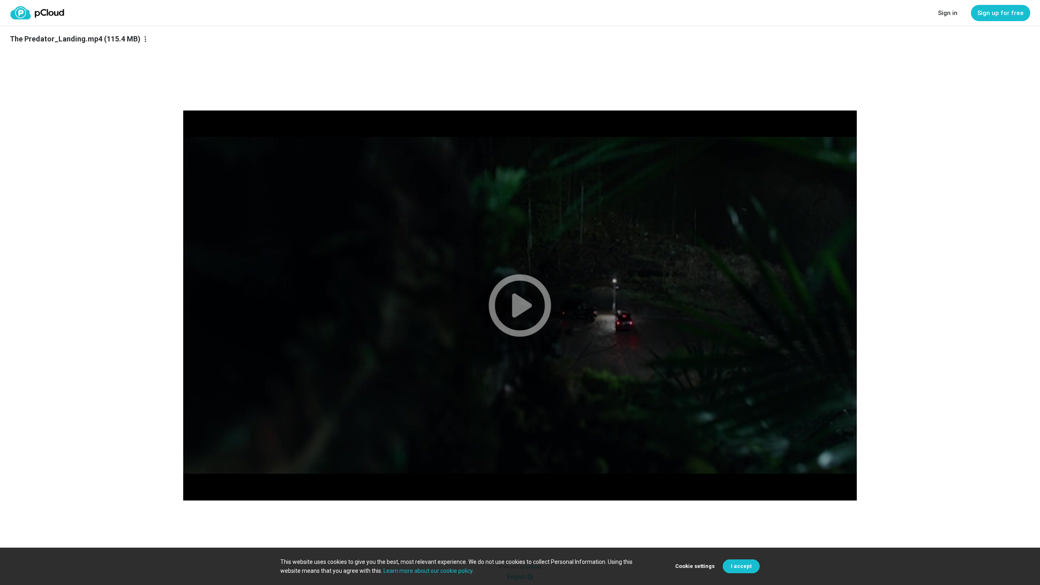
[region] (520, 305)
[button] (520, 305)
